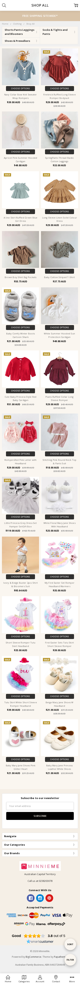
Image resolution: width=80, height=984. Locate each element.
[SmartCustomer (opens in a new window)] (40, 942)
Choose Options (20, 88)
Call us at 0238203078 (40, 881)
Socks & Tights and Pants (55, 32)
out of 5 (56, 936)
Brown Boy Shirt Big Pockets (21, 277)
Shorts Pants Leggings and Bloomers (19, 32)
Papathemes (61, 956)
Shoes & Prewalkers (17, 41)
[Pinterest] (49, 898)
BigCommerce (33, 956)
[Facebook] (31, 898)
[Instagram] (40, 898)
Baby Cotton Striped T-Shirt (59, 277)
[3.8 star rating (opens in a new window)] (34, 936)
